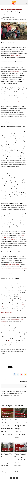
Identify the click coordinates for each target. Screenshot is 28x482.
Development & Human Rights (7, 9)
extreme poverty (11, 149)
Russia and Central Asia (6, 450)
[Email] (25, 374)
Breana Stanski (6, 17)
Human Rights (5, 448)
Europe (16, 9)
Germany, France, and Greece (17, 55)
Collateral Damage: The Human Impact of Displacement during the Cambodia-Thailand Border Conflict (21, 428)
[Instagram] (17, 478)
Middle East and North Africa (7, 413)
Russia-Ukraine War (19, 450)
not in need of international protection (12, 139)
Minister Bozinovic (12, 341)
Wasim (11, 151)
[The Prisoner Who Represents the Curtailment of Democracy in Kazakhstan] (7, 447)
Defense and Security (19, 413)
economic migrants (14, 71)
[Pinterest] (21, 374)
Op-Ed (20, 9)
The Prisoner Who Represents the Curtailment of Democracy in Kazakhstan (6, 460)
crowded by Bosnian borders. (12, 264)
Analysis (17, 411)
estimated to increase (18, 101)
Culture (3, 408)
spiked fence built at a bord (18, 183)
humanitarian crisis (14, 227)
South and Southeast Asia (20, 416)
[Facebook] (14, 374)
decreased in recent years (6, 312)
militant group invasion (15, 147)
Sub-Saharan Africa (5, 416)
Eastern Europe (18, 447)
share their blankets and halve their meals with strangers (14, 268)
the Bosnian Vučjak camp (12, 239)
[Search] (25, 2)
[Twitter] (18, 374)
